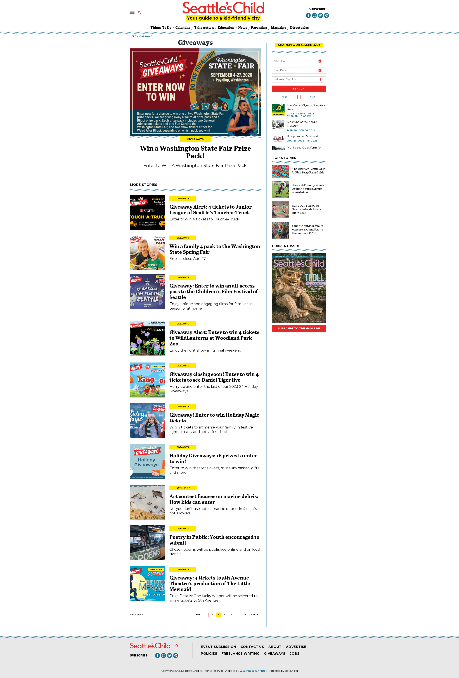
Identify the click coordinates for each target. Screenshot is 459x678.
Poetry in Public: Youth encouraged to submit (214, 539)
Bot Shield (291, 670)
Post (284, 97)
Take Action (204, 27)
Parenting (259, 27)
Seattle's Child (190, 670)
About (274, 647)
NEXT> (254, 614)
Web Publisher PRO (252, 670)
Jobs (294, 654)
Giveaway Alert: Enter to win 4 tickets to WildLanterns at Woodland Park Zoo (214, 337)
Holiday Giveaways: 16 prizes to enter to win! (213, 458)
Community (183, 488)
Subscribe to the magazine (299, 328)
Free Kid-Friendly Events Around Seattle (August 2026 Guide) (308, 188)
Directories (299, 27)
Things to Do (160, 27)
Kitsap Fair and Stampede (303, 136)
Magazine (278, 27)
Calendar (182, 27)
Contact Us (252, 647)
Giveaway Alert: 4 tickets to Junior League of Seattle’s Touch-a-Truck (210, 209)
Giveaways (195, 139)
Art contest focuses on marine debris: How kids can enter (213, 499)
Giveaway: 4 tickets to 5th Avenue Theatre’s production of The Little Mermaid (209, 583)
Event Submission (218, 647)
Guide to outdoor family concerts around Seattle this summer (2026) (307, 229)
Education (226, 27)
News (242, 27)
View (313, 97)
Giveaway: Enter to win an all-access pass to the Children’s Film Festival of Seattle (213, 291)
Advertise (296, 647)
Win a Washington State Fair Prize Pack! (195, 151)
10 (244, 614)
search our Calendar (299, 45)
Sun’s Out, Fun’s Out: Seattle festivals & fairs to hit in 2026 (308, 209)
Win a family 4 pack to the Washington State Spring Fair (214, 249)
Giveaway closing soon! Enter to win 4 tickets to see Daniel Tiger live (214, 376)
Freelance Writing (240, 654)
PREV (197, 614)
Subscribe (317, 9)
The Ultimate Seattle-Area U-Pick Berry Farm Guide (308, 170)
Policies (209, 654)
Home (133, 36)
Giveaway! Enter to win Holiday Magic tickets (214, 417)
